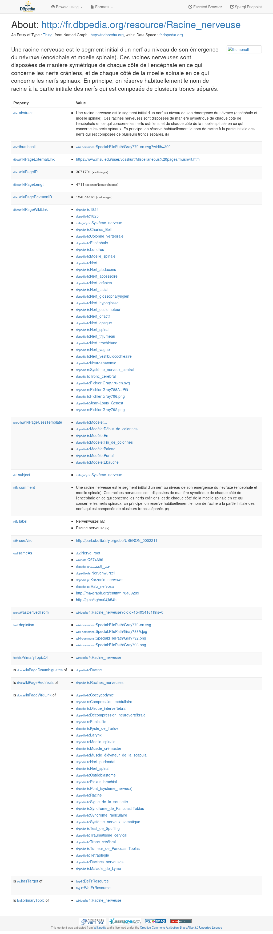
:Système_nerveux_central (105, 369)
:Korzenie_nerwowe (99, 579)
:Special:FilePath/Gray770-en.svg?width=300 (123, 146)
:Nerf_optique (94, 322)
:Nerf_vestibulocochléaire (104, 356)
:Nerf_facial (92, 289)
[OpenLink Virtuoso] (92, 921)
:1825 (87, 216)
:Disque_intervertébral (101, 708)
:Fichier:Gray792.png (100, 409)
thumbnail (24, 146)
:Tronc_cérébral (96, 376)
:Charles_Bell (93, 229)
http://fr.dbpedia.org (107, 34)
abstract (23, 112)
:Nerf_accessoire (97, 276)
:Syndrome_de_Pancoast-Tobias (110, 808)
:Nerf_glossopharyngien (102, 296)
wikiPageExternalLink (34, 159)
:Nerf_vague (93, 349)
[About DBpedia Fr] (27, 6)
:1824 (87, 209)
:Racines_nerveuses (99, 682)
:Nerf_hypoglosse (97, 302)
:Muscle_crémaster (98, 748)
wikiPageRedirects (35, 682)
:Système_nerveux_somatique (108, 821)
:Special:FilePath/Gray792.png (111, 638)
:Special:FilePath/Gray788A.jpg (111, 631)
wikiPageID (25, 171)
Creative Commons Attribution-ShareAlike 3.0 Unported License (181, 927)
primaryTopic (31, 900)
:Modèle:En (92, 435)
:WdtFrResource (93, 887)
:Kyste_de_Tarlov (97, 728)
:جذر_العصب (93, 566)
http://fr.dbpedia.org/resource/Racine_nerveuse (141, 24)
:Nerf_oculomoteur (98, 309)
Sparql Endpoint (248, 6)
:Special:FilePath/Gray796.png (111, 644)
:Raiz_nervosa (95, 586)
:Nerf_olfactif (93, 316)
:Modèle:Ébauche (97, 462)
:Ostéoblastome (96, 775)
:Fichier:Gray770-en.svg (103, 382)
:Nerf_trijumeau (95, 336)
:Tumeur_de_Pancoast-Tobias (108, 848)
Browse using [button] (67, 6)
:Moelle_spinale (95, 256)
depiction (23, 624)
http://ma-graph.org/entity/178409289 (107, 593)
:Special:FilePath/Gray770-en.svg (113, 624)
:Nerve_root (88, 552)
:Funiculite (91, 721)
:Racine (89, 669)
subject (21, 474)
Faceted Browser (207, 6)
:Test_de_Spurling (98, 828)
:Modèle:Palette (95, 448)
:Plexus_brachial (96, 781)
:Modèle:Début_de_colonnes (107, 428)
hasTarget (27, 881)
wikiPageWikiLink (30, 209)
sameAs (22, 552)
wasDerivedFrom (31, 612)
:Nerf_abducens (96, 269)
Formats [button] (102, 6)
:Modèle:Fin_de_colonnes (104, 442)
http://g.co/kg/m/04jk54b (96, 599)
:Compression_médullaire (104, 701)
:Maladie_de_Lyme (98, 868)
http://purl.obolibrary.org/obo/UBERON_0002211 (117, 540)
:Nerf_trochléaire (96, 342)
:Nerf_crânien (94, 282)
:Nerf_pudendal (95, 761)
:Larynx (89, 735)
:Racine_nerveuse (98, 657)
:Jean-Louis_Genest (99, 402)
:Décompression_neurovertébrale (111, 715)
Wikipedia (100, 927)
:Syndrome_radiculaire (101, 815)
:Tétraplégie (92, 855)
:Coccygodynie (95, 694)
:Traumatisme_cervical (101, 835)
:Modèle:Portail (95, 455)
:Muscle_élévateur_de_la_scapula (111, 755)
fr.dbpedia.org (171, 34)
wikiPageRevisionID (32, 196)
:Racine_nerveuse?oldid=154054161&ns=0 (119, 612)
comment (24, 487)
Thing (48, 34)
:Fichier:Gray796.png (100, 396)
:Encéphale (92, 242)
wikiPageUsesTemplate (37, 422)
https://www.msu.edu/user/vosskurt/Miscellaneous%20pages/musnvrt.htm (138, 159)
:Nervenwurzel (95, 573)
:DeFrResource (92, 881)
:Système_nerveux (99, 222)
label (20, 521)
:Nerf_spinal (92, 329)
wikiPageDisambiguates (40, 669)
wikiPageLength (29, 184)
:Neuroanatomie (96, 362)
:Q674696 (89, 559)
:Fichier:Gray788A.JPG (102, 389)
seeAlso (23, 540)
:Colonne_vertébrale (99, 236)
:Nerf (86, 262)
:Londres (90, 249)
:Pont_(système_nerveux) (104, 788)
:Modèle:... (91, 422)
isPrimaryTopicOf (30, 657)
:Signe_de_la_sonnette (102, 801)
